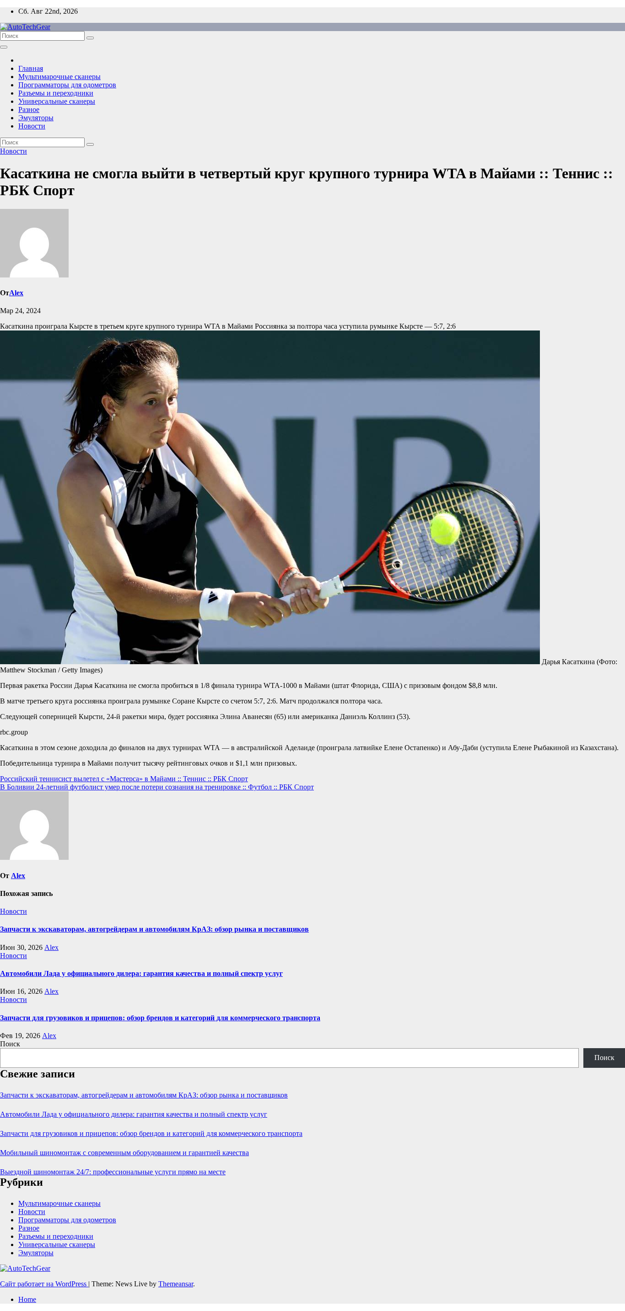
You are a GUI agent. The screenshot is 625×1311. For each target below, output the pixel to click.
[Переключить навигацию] (3, 47)
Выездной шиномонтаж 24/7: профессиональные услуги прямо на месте (113, 1172)
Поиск (10, 1044)
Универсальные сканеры (56, 101)
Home (27, 1299)
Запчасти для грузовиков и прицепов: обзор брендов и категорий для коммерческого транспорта (160, 1018)
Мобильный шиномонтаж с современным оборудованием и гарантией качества (124, 1152)
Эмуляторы (36, 118)
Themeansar (175, 1284)
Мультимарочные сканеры (59, 76)
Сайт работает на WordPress (44, 1284)
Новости (31, 126)
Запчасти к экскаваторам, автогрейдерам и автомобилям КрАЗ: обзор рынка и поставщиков (154, 929)
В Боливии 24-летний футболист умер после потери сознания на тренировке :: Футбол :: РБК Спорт (157, 787)
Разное (28, 109)
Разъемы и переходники (55, 93)
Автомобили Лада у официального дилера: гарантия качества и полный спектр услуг (141, 973)
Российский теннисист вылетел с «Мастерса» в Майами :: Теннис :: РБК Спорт (124, 779)
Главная (30, 68)
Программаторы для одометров (67, 85)
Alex (16, 293)
